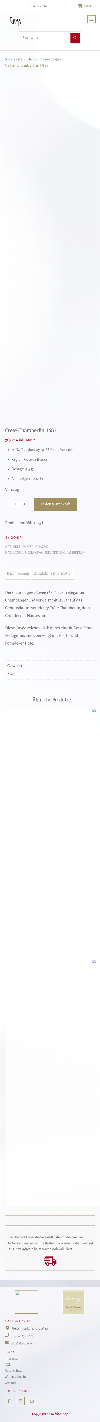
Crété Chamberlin (68, 552)
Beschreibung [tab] (18, 573)
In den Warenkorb (55, 504)
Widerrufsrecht (15, 1376)
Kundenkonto (38, 6)
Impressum (12, 1358)
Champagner (39, 552)
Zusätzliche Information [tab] (53, 573)
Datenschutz (13, 1370)
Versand (10, 1382)
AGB (8, 1364)
